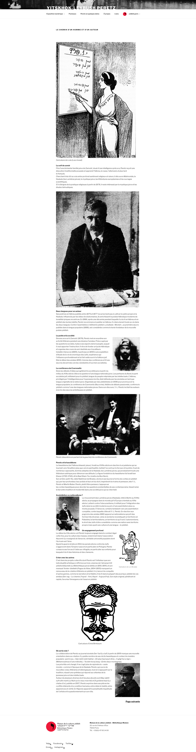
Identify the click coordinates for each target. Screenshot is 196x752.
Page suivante (133, 701)
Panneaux (72, 14)
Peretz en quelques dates (90, 14)
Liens (117, 14)
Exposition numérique (55, 14)
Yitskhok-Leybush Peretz (81, 7)
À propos (107, 14)
